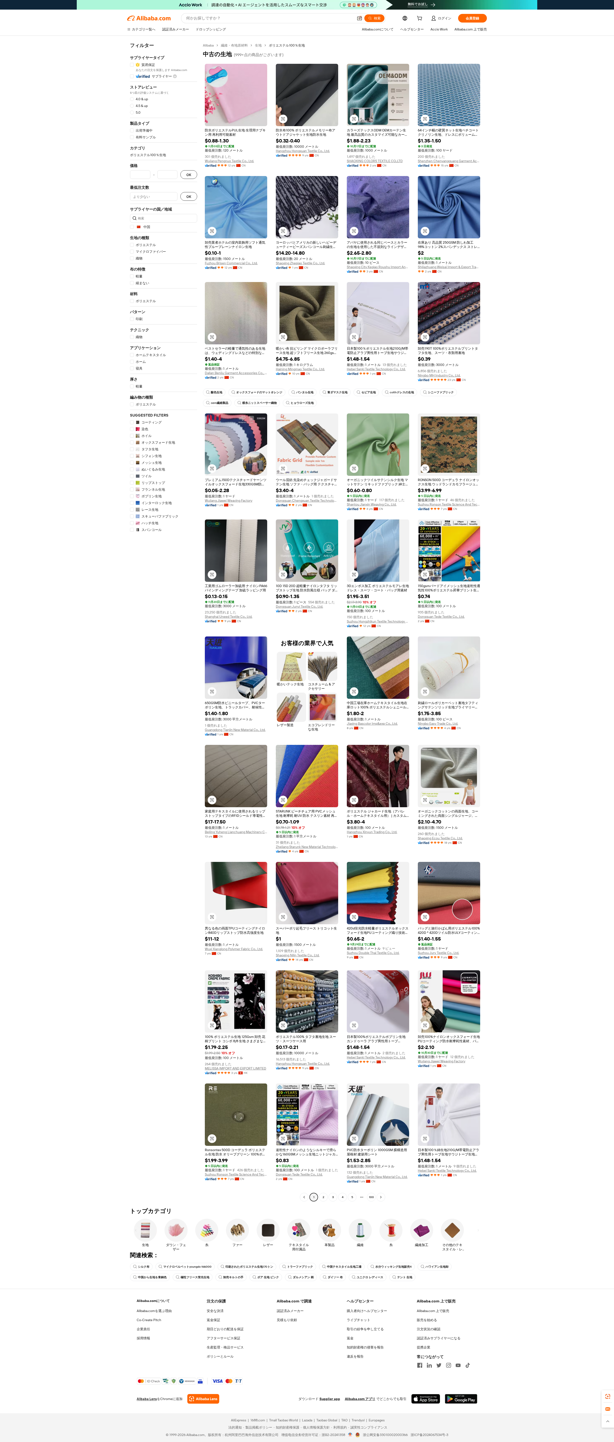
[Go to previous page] (304, 1197)
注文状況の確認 (428, 1329)
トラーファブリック (300, 1266)
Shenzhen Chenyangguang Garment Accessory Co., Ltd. (449, 161)
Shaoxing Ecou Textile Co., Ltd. (440, 838)
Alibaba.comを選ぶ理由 (154, 1311)
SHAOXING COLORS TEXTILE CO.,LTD (375, 161)
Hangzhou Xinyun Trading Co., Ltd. (372, 832)
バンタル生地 (304, 392)
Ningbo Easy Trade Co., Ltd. (438, 723)
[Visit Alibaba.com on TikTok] (468, 1365)
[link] (608, 1396)
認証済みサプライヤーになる (438, 1338)
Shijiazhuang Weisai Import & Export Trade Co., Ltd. (449, 267)
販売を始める (427, 1320)
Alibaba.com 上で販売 (433, 1311)
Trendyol (358, 1420)
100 (371, 1197)
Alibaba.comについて (153, 1301)
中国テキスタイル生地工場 (344, 1266)
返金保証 (213, 1320)
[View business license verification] (350, 1434)
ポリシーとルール (220, 1356)
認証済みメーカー (290, 1311)
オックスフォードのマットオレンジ (259, 392)
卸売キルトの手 (233, 1277)
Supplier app (329, 1399)
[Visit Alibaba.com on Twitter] (439, 1365)
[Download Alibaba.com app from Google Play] (461, 1399)
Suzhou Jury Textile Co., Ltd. (438, 953)
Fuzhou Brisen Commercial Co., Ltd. (231, 263)
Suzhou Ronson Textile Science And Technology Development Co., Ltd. (449, 504)
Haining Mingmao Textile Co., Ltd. (300, 369)
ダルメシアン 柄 (303, 1277)
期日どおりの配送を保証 (225, 1329)
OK (188, 175)
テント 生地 (404, 1277)
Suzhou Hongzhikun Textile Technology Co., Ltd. (378, 621)
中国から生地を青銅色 (152, 1277)
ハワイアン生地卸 (437, 1266)
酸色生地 (216, 392)
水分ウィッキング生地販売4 (393, 1266)
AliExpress (238, 1420)
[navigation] (163, 621)
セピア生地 (368, 392)
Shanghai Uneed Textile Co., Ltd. (228, 616)
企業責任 (143, 1329)
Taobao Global (326, 1420)
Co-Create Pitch (149, 1320)
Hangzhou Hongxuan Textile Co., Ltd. (303, 151)
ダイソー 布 (335, 1277)
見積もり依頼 (287, 1320)
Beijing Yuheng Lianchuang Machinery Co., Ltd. (236, 832)
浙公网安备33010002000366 (385, 1435)
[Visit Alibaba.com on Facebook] (420, 1365)
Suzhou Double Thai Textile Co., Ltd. (373, 953)
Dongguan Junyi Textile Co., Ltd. (299, 606)
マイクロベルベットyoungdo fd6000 (187, 1266)
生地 (258, 45)
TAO (344, 1420)
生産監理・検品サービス (225, 1347)
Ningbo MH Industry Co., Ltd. (439, 375)
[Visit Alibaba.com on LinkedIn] (429, 1365)
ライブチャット (358, 1320)
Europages (377, 1420)
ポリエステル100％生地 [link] (287, 45)
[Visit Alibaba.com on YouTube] (458, 1365)
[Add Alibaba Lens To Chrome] (203, 1399)
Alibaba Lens (147, 1399)
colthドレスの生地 (402, 392)
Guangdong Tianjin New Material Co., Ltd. (235, 730)
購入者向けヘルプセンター (367, 1311)
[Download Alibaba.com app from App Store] (425, 1399)
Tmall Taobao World (283, 1420)
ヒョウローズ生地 (302, 403)
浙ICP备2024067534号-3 (429, 1435)
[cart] (420, 19)
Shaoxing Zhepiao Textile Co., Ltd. (300, 263)
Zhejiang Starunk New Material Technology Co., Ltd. (307, 847)
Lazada (307, 1420)
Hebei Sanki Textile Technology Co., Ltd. (376, 369)
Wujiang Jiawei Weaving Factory (228, 500)
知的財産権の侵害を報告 (365, 1347)
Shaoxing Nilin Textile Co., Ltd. (297, 955)
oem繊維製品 (219, 403)
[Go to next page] (381, 1197)
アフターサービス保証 (223, 1338)
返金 (350, 1338)
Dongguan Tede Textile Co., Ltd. (441, 616)
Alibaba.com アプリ (360, 1399)
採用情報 (143, 1338)
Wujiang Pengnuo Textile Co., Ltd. (229, 161)
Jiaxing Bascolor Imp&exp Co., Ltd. (372, 723)
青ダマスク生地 (337, 392)
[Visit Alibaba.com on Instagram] (448, 1365)
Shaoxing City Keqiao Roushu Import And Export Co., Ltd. (378, 267)
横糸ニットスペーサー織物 (259, 403)
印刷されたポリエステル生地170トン (249, 1266)
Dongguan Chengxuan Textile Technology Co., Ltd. (307, 500)
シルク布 (143, 1266)
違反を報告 (355, 1356)
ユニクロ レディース (370, 1277)
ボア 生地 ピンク (268, 1277)
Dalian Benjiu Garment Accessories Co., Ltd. (236, 373)
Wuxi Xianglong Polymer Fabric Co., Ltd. (234, 949)
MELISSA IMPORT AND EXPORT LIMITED (235, 1068)
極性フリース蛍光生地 (195, 1277)
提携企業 (423, 1347)
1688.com (257, 1420)
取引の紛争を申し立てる (365, 1329)
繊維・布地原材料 (234, 45)
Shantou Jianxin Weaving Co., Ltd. (371, 504)
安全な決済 (215, 1311)
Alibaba (208, 45)
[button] (359, 18)
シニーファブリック (441, 392)
